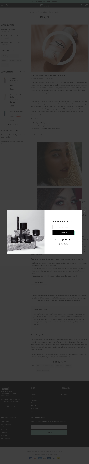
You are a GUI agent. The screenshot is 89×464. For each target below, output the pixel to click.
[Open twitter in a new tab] (59, 240)
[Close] (85, 211)
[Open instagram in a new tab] (63, 240)
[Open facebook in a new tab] (56, 240)
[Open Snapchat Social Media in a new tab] (69, 240)
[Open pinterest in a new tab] (66, 240)
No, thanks (64, 244)
